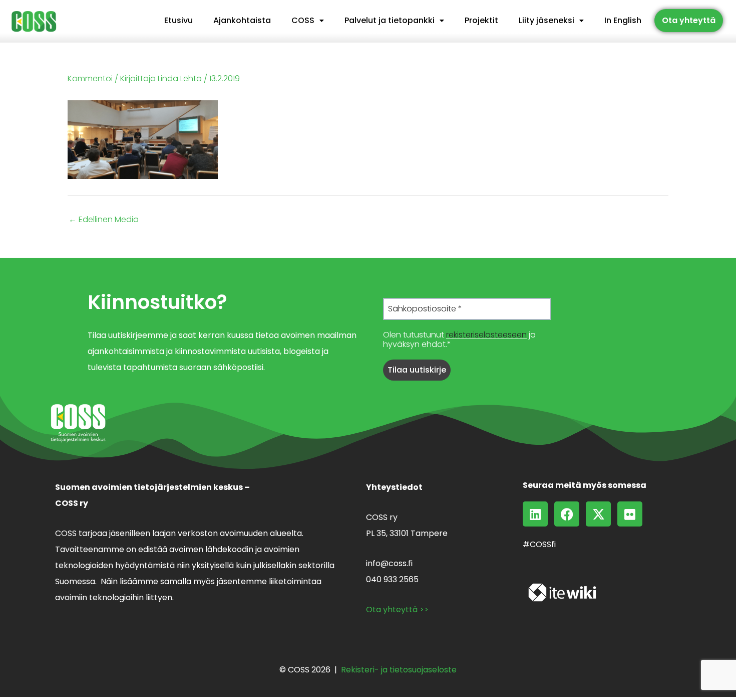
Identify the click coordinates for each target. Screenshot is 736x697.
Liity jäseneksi (546, 20)
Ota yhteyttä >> (397, 609)
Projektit (481, 20)
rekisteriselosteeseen (486, 334)
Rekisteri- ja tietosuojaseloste (399, 669)
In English (622, 20)
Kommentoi (90, 78)
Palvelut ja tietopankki (389, 20)
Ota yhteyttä (688, 20)
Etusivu (178, 20)
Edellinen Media (104, 220)
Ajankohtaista (242, 20)
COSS (302, 20)
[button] (307, 20)
